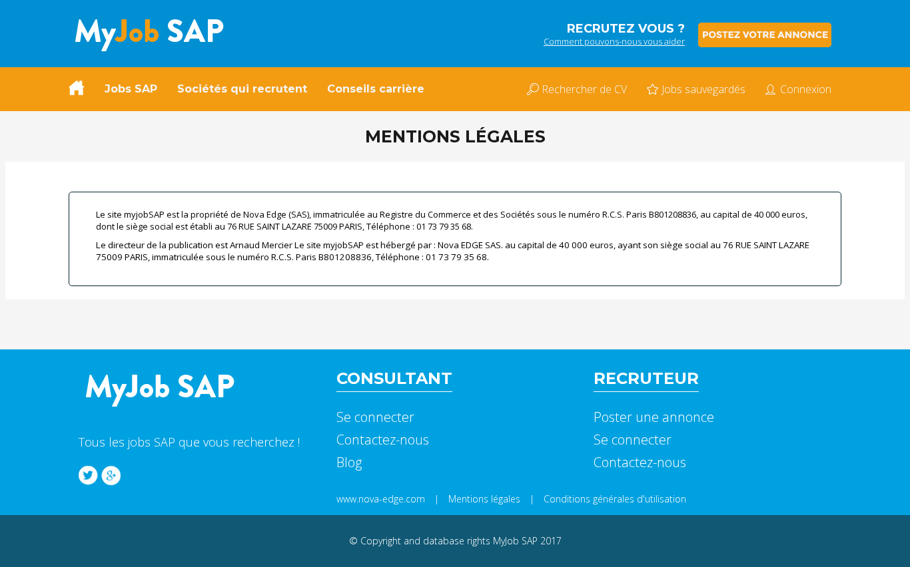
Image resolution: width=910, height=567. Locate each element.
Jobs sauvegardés (703, 89)
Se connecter (375, 417)
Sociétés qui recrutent (242, 89)
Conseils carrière (375, 89)
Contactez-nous (382, 440)
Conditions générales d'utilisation (615, 499)
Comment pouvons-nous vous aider (614, 41)
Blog (349, 462)
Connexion (805, 89)
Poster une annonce (654, 417)
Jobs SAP (131, 89)
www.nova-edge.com (380, 499)
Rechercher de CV (584, 89)
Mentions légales (484, 499)
